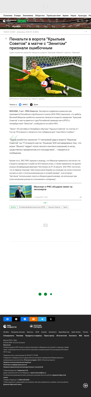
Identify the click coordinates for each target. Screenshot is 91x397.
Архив (86, 336)
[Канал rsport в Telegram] (42, 319)
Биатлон (30, 332)
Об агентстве (61, 336)
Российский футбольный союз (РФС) (32, 207)
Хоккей (43, 332)
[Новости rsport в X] (51, 319)
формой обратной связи (12, 384)
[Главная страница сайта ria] (3, 21)
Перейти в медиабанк (38, 99)
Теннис (85, 332)
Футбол (13, 207)
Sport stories (76, 332)
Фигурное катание (18, 332)
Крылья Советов (54, 207)
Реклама (19, 336)
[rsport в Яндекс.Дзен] (16, 319)
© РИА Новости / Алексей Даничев (20, 99)
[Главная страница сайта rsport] (14, 21)
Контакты (73, 336)
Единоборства (64, 332)
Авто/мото (52, 332)
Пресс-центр (49, 336)
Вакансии (7, 345)
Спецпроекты (8, 336)
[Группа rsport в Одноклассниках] (33, 319)
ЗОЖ (37, 332)
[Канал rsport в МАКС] (7, 319)
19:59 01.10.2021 (9, 32)
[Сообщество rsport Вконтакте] (25, 319)
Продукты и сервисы (33, 336)
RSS (80, 336)
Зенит (65, 207)
